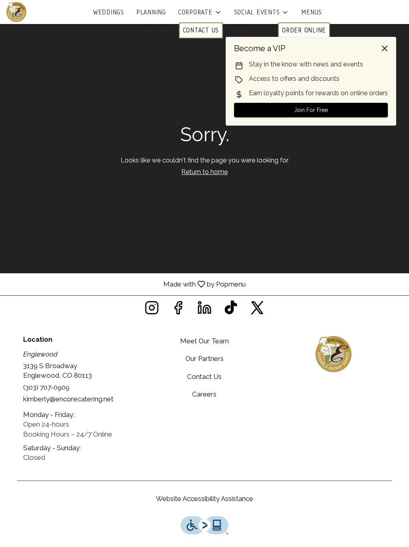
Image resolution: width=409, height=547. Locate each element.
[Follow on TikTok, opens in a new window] (231, 310)
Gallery (158, 30)
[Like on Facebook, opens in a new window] (178, 310)
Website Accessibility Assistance (204, 499)
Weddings (108, 12)
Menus (311, 12)
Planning (151, 12)
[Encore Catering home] (42, 12)
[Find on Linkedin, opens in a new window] (204, 310)
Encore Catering (333, 354)
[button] (200, 12)
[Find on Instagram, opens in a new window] (152, 310)
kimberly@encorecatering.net (68, 399)
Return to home (204, 172)
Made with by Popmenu (126, 284)
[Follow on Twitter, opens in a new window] (257, 310)
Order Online (304, 30)
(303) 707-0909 (46, 387)
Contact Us (201, 30)
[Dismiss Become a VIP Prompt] (384, 48)
